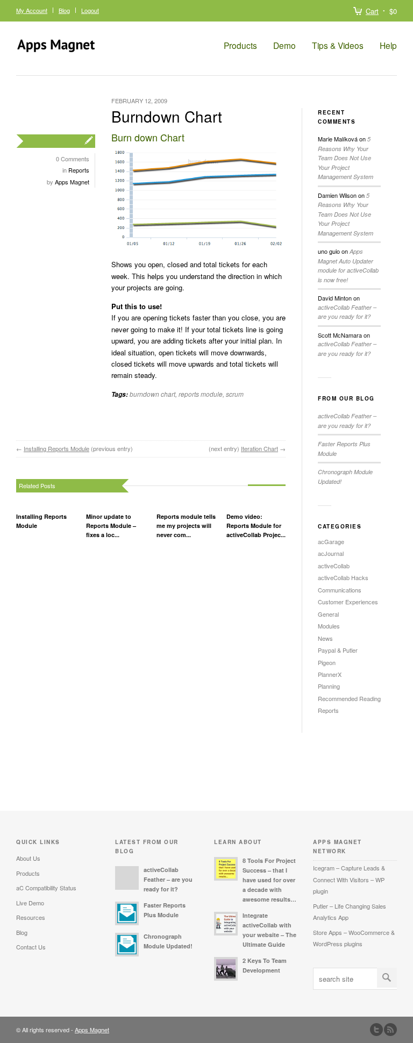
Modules (329, 625)
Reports (78, 170)
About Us (28, 858)
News (325, 638)
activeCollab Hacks (343, 577)
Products (240, 45)
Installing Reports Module (56, 448)
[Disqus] (151, 673)
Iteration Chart (259, 448)
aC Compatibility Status (46, 887)
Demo (284, 45)
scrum (235, 393)
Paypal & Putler (338, 650)
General (328, 614)
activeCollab (334, 565)
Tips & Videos (338, 45)
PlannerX (329, 674)
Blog (64, 10)
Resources (30, 917)
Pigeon (327, 662)
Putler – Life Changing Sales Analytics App (349, 911)
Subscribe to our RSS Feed (390, 1029)
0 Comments (72, 158)
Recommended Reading (349, 698)
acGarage (331, 541)
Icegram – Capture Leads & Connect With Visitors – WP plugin (349, 879)
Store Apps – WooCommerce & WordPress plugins (354, 938)
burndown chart (152, 393)
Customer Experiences (348, 601)
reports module (201, 393)
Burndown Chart (166, 116)
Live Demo (30, 902)
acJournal (331, 553)
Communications (339, 589)
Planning (329, 686)
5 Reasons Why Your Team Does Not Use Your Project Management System (345, 158)
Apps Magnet (72, 181)
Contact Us (31, 946)
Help (388, 45)
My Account (31, 10)
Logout (90, 10)
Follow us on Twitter (376, 1029)
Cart (372, 11)
